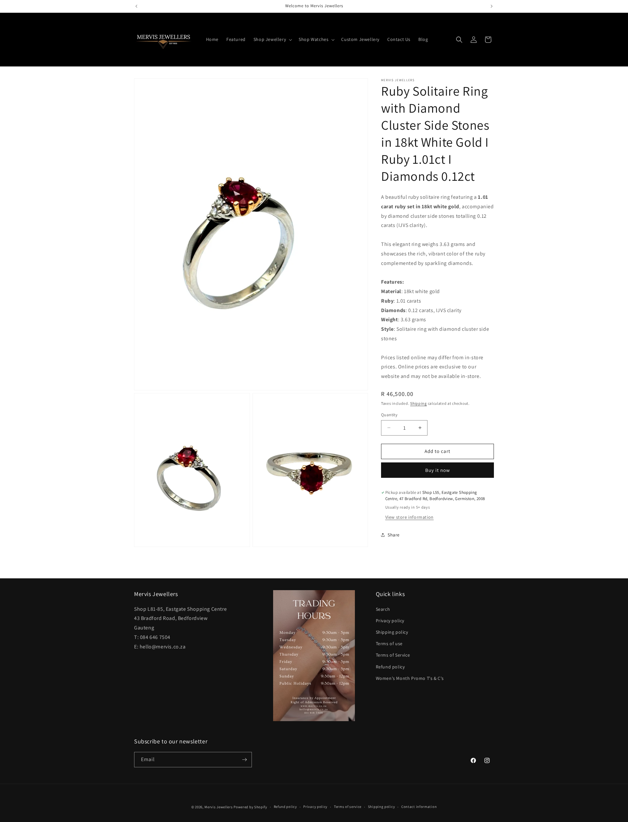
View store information (409, 517)
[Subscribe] (244, 759)
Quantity (389, 415)
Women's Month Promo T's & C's (410, 678)
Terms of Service (393, 655)
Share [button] (394, 535)
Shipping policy (392, 632)
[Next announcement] (491, 6)
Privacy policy (390, 621)
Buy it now (437, 470)
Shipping (418, 403)
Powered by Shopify (250, 807)
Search (383, 609)
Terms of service (347, 807)
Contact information (419, 807)
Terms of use (389, 643)
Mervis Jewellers (218, 807)
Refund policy (390, 667)
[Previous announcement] (136, 6)
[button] (272, 39)
